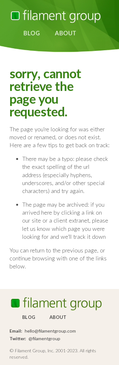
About (65, 33)
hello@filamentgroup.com (50, 331)
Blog (31, 33)
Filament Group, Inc (56, 16)
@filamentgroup (44, 338)
